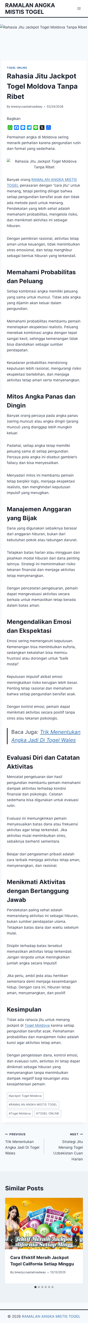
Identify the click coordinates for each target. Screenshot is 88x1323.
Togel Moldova (37, 1025)
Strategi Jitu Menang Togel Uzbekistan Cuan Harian (68, 1147)
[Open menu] (79, 8)
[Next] (76, 1240)
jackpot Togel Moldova (25, 1095)
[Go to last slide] (12, 1240)
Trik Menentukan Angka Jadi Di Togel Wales (22, 1144)
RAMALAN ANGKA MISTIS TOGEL (33, 1104)
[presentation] (44, 1223)
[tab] (35, 1287)
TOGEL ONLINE (17, 67)
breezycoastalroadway (27, 106)
